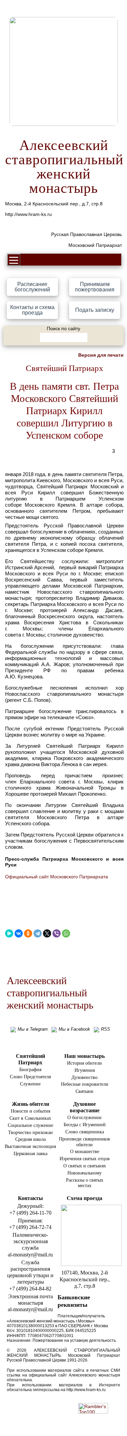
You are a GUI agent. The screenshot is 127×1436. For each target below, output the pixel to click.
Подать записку (94, 310)
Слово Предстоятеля (30, 1076)
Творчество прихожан (30, 1132)
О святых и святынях (84, 1165)
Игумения (85, 1070)
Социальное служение (30, 1125)
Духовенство (84, 1077)
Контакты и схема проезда (32, 310)
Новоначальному (84, 1173)
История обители (84, 1063)
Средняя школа (30, 1139)
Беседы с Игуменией (85, 1124)
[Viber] (56, 933)
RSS (105, 1029)
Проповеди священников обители (84, 1141)
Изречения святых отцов (85, 1158)
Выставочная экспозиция (30, 1146)
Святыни (84, 1091)
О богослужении (84, 1117)
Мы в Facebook (74, 1029)
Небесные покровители (84, 1084)
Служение (30, 1083)
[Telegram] (38, 933)
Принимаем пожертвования (94, 286)
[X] (47, 933)
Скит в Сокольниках (30, 1118)
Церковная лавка (30, 1153)
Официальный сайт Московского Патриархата (56, 876)
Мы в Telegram (33, 1029)
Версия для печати (101, 355)
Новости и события (30, 1111)
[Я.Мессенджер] (9, 933)
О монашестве (84, 1151)
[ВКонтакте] (19, 933)
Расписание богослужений (32, 286)
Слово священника (84, 1131)
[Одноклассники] (28, 933)
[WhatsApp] (66, 933)
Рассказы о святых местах (84, 1183)
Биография (30, 1069)
